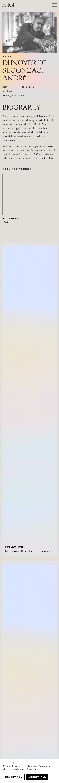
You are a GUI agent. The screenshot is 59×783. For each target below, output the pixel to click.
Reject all (13, 777)
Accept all (37, 777)
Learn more (32, 769)
